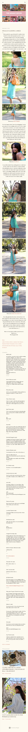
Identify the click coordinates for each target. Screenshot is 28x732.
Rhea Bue (8, 390)
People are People (5, 343)
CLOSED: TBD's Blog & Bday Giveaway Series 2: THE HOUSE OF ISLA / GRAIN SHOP (13, 669)
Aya (7, 424)
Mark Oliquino (16, 121)
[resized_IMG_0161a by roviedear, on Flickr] (14, 273)
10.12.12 (7, 375)
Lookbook (15, 341)
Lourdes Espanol (10, 510)
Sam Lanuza (9, 569)
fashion (11, 341)
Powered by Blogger (15, 727)
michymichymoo (10, 473)
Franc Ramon (9, 399)
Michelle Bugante (10, 437)
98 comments (8, 673)
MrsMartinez (9, 519)
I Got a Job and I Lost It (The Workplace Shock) (12, 716)
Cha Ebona (16, 161)
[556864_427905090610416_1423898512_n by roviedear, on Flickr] (14, 160)
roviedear (19, 343)
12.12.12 (7, 630)
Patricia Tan (9, 501)
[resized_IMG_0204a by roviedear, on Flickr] (14, 237)
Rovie (16, 343)
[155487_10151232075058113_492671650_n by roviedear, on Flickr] (14, 103)
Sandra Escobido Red (16, 313)
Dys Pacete (9, 634)
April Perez (8, 409)
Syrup (17, 345)
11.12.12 (7, 618)
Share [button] (3, 340)
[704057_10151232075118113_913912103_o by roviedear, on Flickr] (14, 67)
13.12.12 (7, 641)
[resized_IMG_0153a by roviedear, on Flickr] (14, 312)
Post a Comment (6, 644)
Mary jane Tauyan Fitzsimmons (13, 591)
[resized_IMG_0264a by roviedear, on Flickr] (14, 201)
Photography (12, 343)
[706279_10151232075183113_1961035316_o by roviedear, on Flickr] (14, 119)
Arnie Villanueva (10, 379)
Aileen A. (8, 604)
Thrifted (20, 345)
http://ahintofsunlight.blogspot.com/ (15, 585)
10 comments (8, 719)
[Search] (25, 2)
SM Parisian (13, 345)
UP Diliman (4, 347)
